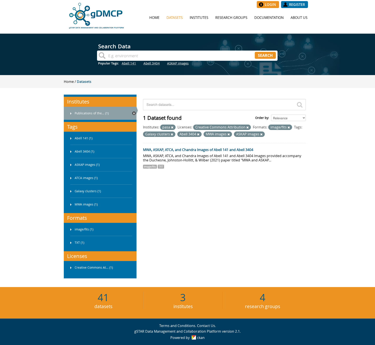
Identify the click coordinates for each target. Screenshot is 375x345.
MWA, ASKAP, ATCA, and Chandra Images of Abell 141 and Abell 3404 (198, 149)
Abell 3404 (151, 63)
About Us (299, 17)
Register (297, 4)
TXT (161, 166)
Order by (261, 118)
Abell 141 (129, 63)
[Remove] (172, 127)
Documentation (269, 17)
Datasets (174, 17)
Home (154, 17)
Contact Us (206, 325)
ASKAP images (178, 63)
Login (270, 4)
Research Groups (231, 17)
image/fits (150, 166)
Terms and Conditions (177, 325)
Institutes (199, 17)
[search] (300, 104)
